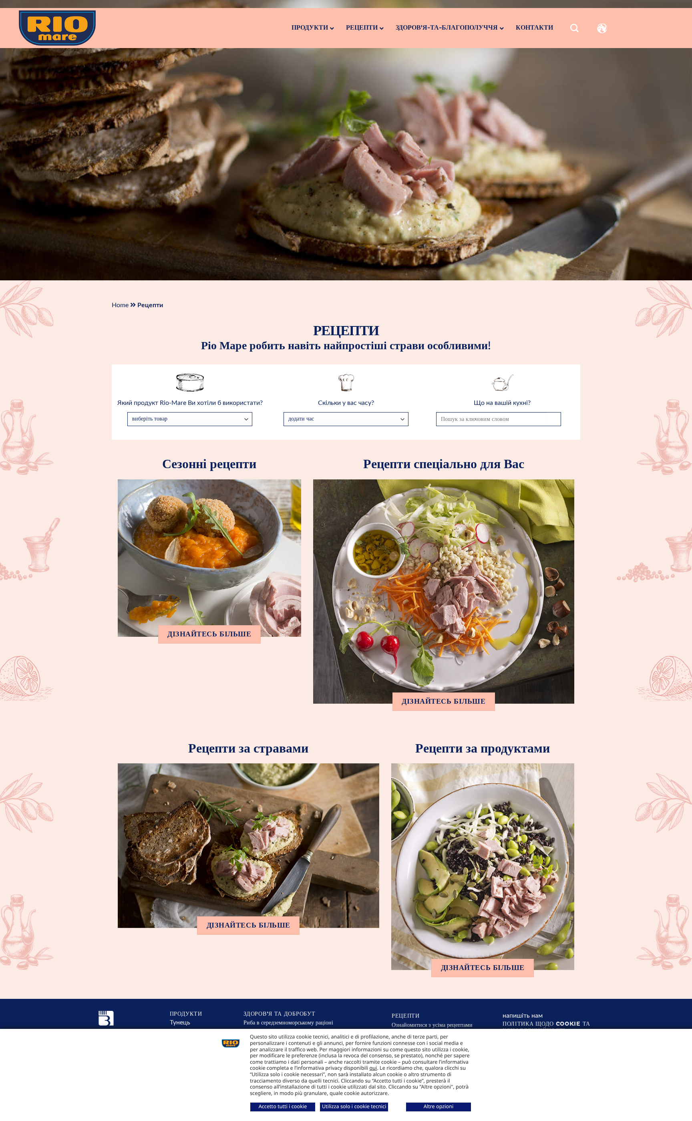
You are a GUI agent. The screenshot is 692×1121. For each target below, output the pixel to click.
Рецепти (406, 1015)
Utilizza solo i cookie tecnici (354, 1106)
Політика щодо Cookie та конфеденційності (546, 1027)
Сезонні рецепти (209, 464)
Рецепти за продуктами (482, 749)
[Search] (574, 28)
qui (373, 1067)
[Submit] (674, 58)
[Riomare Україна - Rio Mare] (70, 28)
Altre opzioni (439, 1106)
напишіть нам (523, 1015)
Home (120, 305)
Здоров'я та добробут (279, 1013)
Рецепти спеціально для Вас (443, 464)
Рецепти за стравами (248, 749)
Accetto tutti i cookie (283, 1106)
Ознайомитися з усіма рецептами (432, 1025)
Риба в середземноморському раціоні (288, 1022)
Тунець (180, 1022)
